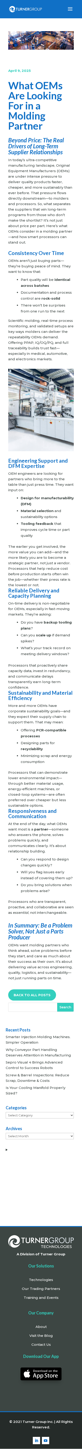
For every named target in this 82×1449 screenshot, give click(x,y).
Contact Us (41, 1344)
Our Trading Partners (41, 1288)
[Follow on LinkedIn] (36, 1440)
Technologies (41, 1280)
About (41, 1326)
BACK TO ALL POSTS (32, 995)
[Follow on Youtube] (45, 1440)
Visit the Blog (41, 1335)
